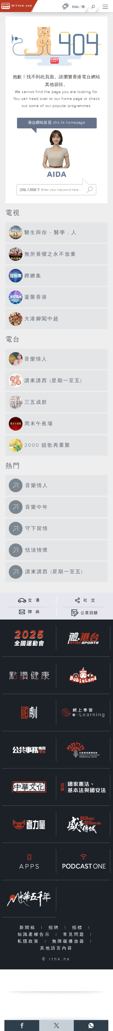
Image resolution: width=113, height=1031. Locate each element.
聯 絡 (34, 612)
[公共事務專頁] (29, 749)
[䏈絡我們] (22, 611)
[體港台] (83, 638)
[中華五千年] (29, 898)
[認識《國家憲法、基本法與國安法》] (83, 786)
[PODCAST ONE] (83, 861)
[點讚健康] (29, 675)
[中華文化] (29, 786)
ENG (75, 7)
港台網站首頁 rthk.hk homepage (56, 122)
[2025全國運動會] (29, 638)
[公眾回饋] (75, 612)
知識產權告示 (35, 934)
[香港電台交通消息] (22, 600)
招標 (79, 927)
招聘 (55, 927)
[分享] (77, 600)
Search (89, 189)
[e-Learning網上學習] (83, 712)
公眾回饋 (89, 613)
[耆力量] (29, 824)
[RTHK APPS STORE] (29, 861)
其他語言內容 (56, 948)
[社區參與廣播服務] (83, 749)
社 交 (89, 600)
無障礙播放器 (69, 941)
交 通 (34, 600)
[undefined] (65, 6)
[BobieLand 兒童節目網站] (83, 675)
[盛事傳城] (83, 824)
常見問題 (75, 934)
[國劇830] (29, 712)
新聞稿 (28, 927)
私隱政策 (30, 941)
